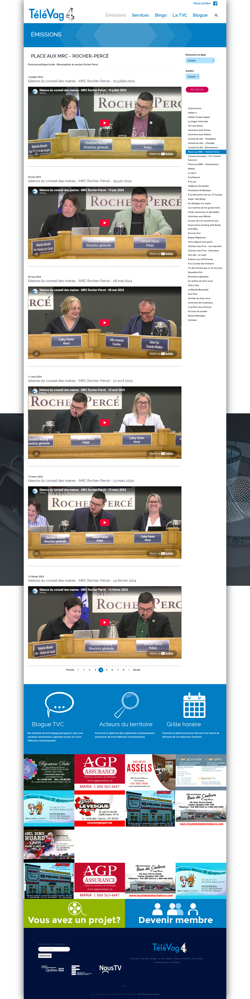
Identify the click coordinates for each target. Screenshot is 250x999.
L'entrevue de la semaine (200, 302)
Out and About (195, 126)
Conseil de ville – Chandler (201, 143)
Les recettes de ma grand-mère (204, 207)
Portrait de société (197, 311)
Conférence (194, 177)
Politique (176, 962)
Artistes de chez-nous (199, 298)
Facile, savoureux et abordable (203, 212)
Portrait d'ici (194, 233)
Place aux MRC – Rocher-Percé (203, 152)
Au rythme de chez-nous (200, 281)
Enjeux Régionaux (197, 237)
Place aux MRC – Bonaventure (203, 164)
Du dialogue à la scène (199, 203)
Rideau (191, 168)
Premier (70, 669)
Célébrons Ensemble (198, 186)
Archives (192, 320)
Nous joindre (202, 3)
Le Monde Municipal (198, 289)
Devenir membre (182, 959)
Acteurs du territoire (125, 724)
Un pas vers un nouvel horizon (203, 220)
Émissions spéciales (198, 276)
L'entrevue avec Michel (199, 216)
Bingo (161, 15)
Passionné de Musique (199, 190)
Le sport (192, 173)
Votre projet (197, 959)
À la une (192, 181)
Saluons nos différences (200, 259)
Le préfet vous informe (199, 307)
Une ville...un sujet (197, 255)
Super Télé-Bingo (197, 199)
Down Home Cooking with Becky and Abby (204, 227)
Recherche (197, 89)
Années (190, 70)
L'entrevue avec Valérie (199, 134)
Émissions (116, 15)
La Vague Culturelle (198, 121)
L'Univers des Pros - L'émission (203, 250)
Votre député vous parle (200, 242)
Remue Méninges (196, 315)
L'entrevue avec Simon (199, 130)
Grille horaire (194, 108)
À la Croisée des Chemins (201, 263)
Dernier (136, 669)
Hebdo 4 (192, 112)
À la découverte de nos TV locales (205, 194)
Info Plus (192, 294)
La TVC (180, 15)
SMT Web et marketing (148, 994)
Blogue (200, 15)
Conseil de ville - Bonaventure (203, 147)
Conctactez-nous (162, 962)
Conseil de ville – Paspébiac (202, 139)
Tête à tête (193, 285)
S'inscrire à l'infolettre (51, 944)
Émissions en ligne (196, 54)
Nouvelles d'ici (195, 272)
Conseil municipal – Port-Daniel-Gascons (204, 158)
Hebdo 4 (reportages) (199, 117)
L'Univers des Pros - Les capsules (204, 246)
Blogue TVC (48, 724)
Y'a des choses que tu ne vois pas (205, 268)
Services (140, 15)
